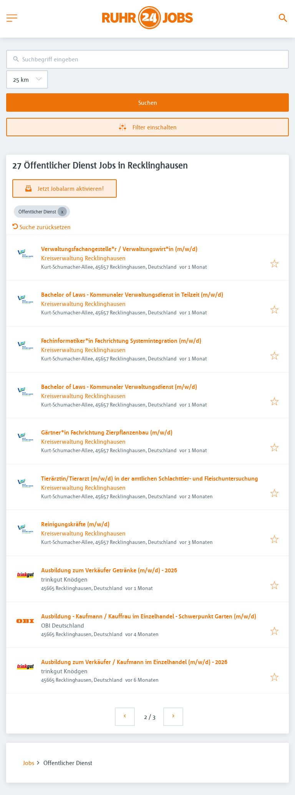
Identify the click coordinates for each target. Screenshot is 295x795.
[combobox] (147, 59)
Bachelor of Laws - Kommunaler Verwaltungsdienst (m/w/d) (119, 386)
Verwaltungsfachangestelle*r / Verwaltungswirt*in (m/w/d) (119, 249)
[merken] (274, 264)
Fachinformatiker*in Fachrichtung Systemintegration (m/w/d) (121, 340)
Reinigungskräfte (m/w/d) (75, 524)
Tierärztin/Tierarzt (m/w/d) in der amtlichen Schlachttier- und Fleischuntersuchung (149, 478)
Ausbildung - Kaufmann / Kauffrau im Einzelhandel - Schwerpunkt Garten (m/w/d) (148, 616)
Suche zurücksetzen (45, 227)
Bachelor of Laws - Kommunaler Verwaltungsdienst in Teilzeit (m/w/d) (132, 294)
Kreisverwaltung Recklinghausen (83, 258)
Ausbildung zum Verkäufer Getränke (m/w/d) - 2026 (109, 570)
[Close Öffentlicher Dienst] (62, 211)
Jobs (28, 763)
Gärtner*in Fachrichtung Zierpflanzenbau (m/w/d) (106, 432)
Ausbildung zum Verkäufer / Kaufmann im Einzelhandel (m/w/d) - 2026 (134, 662)
